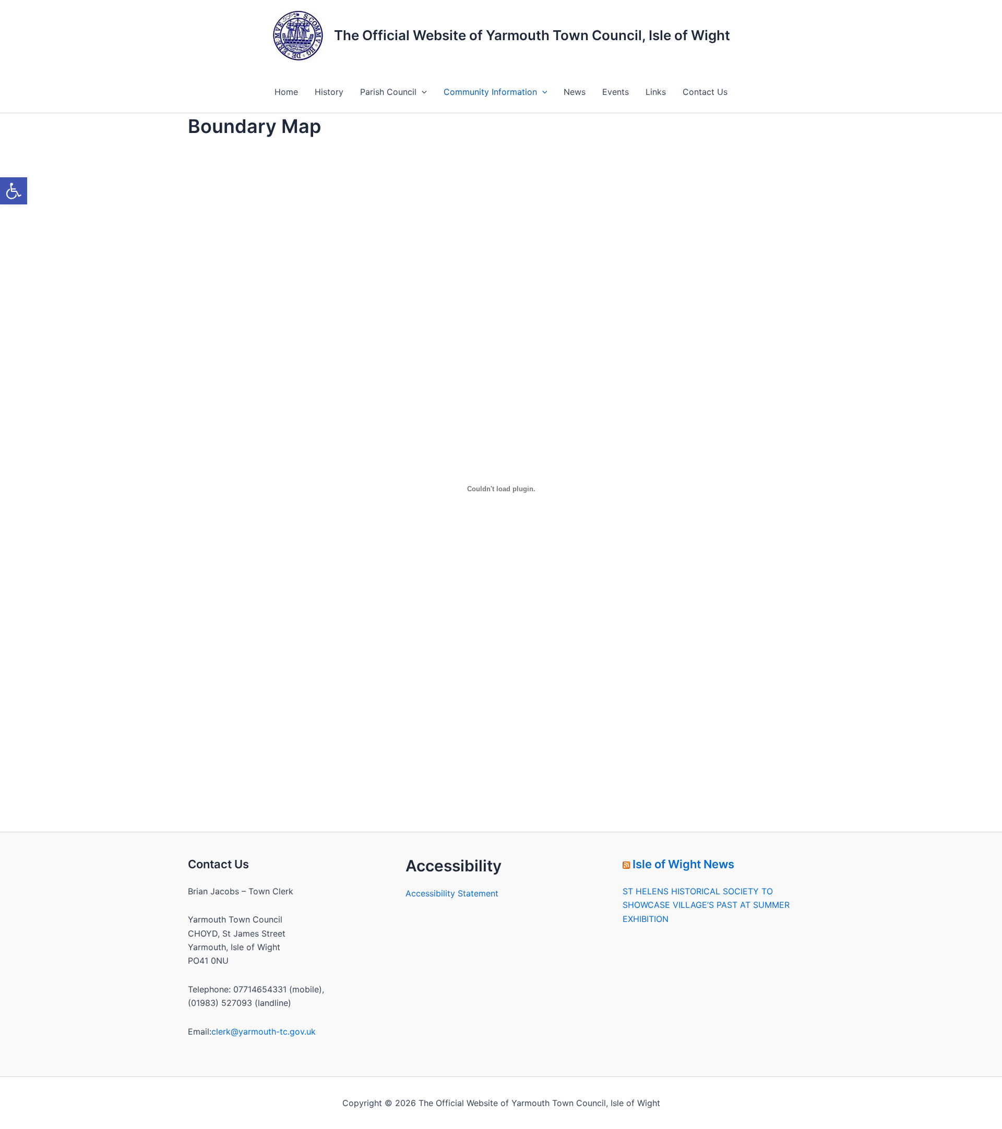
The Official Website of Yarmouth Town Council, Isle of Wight (532, 35)
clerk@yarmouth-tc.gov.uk (263, 1031)
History (329, 92)
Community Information (490, 92)
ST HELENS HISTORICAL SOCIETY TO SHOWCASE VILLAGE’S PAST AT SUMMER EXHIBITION (706, 905)
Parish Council (388, 92)
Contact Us (705, 92)
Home (286, 92)
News (575, 92)
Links (656, 92)
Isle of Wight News (683, 864)
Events (615, 92)
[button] (13, 190)
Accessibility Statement (451, 893)
